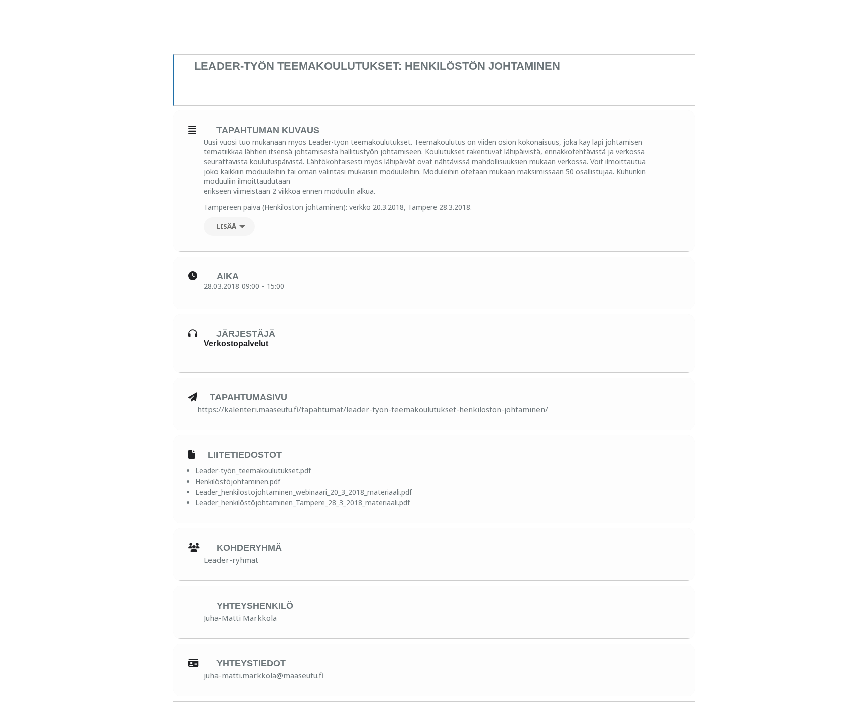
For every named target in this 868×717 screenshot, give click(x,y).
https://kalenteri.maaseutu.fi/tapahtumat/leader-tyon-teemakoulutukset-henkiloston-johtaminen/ (372, 409)
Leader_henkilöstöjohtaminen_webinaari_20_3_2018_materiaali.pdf (303, 492)
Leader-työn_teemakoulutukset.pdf (253, 470)
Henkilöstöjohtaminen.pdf (237, 481)
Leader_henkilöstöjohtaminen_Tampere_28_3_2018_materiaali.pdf (302, 502)
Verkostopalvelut (236, 343)
